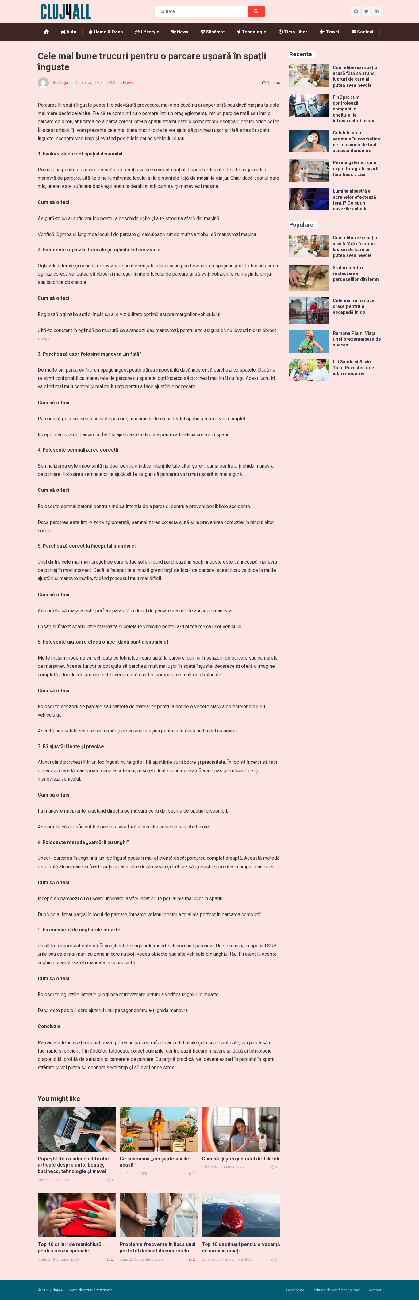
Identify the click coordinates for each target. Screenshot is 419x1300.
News (182, 32)
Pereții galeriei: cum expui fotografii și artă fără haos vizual (356, 168)
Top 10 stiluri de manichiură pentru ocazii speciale (70, 1247)
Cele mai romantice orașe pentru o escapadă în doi (354, 306)
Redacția (60, 82)
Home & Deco (108, 32)
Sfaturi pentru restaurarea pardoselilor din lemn (356, 273)
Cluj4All (58, 1290)
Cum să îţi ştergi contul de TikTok (240, 1159)
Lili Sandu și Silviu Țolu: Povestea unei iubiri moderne (354, 368)
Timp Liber (295, 32)
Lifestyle (149, 32)
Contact (365, 32)
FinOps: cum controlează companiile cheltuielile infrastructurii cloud (354, 109)
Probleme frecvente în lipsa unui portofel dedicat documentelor (157, 1247)
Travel (332, 32)
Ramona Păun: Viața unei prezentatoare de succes (357, 339)
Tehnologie (253, 32)
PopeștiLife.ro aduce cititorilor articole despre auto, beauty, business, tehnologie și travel (74, 1165)
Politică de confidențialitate (336, 1290)
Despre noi (296, 1290)
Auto (70, 32)
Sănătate (215, 32)
